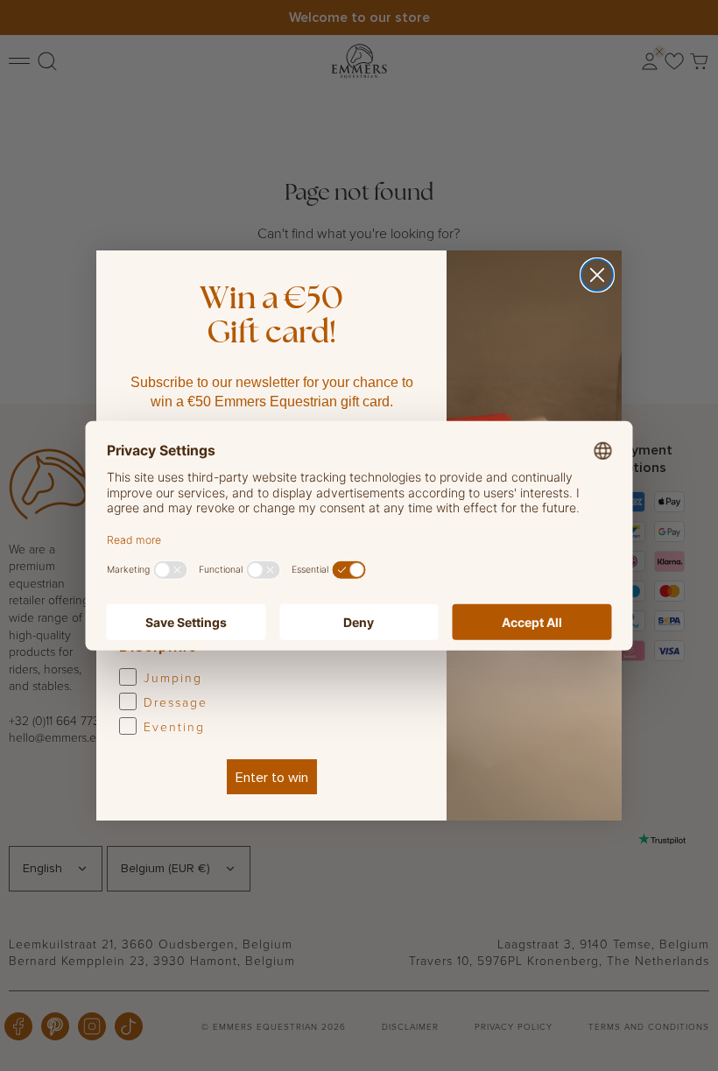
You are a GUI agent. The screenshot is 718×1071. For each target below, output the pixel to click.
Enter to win (272, 776)
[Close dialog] (597, 275)
